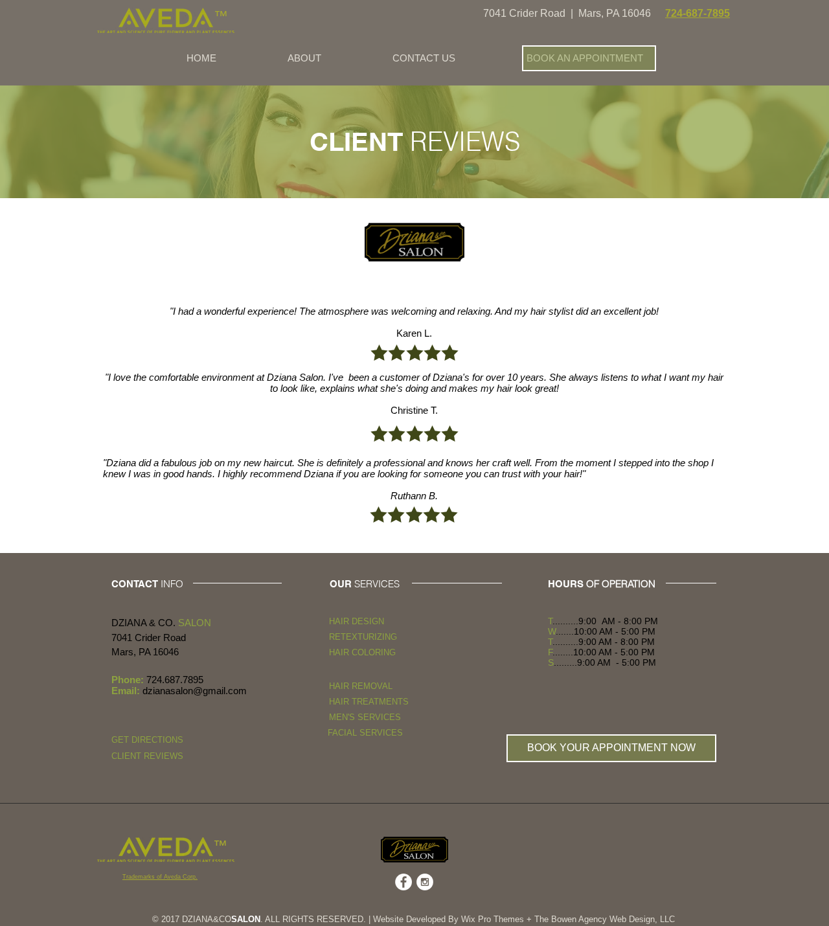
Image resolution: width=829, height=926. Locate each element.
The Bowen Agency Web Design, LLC (604, 919)
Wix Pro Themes (492, 919)
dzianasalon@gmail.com (194, 690)
